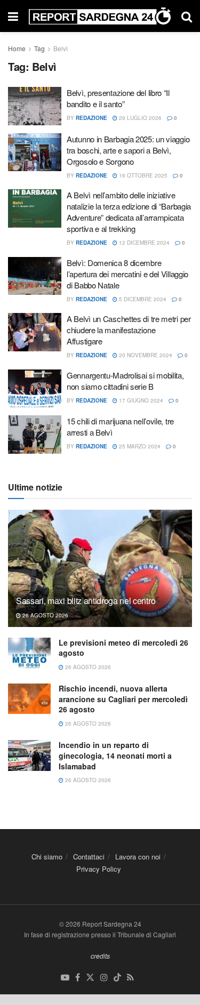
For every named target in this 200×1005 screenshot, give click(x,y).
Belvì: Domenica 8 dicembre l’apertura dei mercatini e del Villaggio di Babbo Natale (127, 274)
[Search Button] (186, 16)
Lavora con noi (138, 856)
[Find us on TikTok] (117, 977)
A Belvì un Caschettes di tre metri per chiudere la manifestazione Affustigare (129, 330)
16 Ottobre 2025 (142, 175)
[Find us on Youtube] (65, 977)
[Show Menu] (13, 16)
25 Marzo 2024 (139, 446)
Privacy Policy (98, 869)
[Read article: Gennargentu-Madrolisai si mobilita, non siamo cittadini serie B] (34, 388)
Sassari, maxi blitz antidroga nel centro (85, 600)
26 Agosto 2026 (44, 615)
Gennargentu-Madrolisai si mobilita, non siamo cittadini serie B (125, 380)
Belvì (60, 48)
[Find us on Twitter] (90, 977)
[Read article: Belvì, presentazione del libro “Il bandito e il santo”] (34, 106)
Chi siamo (46, 856)
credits (100, 955)
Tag (39, 48)
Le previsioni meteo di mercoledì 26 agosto (123, 647)
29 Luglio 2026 (139, 118)
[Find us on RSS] (130, 977)
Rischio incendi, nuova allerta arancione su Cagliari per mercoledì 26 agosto (123, 698)
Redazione (91, 118)
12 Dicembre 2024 (143, 242)
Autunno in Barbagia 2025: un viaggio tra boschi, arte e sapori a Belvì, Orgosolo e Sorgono (128, 150)
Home (17, 48)
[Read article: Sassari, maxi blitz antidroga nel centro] (100, 575)
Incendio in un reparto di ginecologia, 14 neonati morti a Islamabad (115, 755)
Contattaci (89, 856)
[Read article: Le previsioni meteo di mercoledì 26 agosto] (29, 653)
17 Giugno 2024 (140, 400)
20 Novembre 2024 (144, 355)
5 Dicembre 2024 (141, 299)
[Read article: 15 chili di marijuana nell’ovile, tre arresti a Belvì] (34, 434)
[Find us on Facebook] (77, 977)
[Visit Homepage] (100, 16)
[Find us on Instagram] (104, 977)
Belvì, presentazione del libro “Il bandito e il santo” (118, 98)
